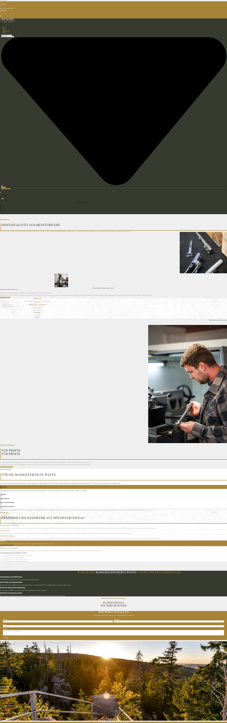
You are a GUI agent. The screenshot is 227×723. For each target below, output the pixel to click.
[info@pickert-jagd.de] (0, 15)
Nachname (116, 619)
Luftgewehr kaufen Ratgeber (6, 686)
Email (4, 624)
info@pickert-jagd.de (4, 18)
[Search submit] (2, 186)
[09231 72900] (0, 11)
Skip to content (3, 0)
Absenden (6, 637)
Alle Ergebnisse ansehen (6, 188)
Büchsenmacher (3, 689)
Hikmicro (2, 687)
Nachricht (5, 629)
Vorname (5, 619)
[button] (113, 24)
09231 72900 (2, 13)
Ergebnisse (3, 187)
